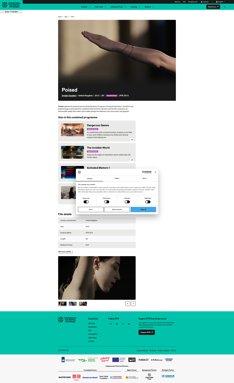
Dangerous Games (98, 125)
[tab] (62, 303)
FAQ (184, 2)
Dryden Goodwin (69, 95)
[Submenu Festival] (89, 6)
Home (60, 16)
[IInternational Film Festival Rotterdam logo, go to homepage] (11, 4)
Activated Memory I (98, 167)
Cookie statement (142, 350)
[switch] (106, 201)
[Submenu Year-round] (105, 6)
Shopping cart (192, 2)
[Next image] (133, 303)
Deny (90, 209)
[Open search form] (224, 7)
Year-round (99, 7)
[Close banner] (155, 172)
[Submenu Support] (153, 6)
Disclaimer (152, 350)
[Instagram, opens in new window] (110, 324)
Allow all (143, 209)
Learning (134, 7)
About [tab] (144, 178)
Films (65, 16)
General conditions (164, 350)
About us (177, 2)
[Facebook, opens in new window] (122, 324)
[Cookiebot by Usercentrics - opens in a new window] (143, 172)
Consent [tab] (89, 178)
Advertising (92, 337)
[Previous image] (127, 303)
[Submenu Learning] (139, 6)
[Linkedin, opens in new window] (129, 324)
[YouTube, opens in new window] (116, 324)
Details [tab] (117, 178)
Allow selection (117, 209)
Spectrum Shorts (112, 95)
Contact (91, 341)
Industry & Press (117, 7)
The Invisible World (98, 147)
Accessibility (92, 334)
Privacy (173, 350)
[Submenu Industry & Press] (125, 6)
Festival (84, 7)
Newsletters (92, 327)
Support (148, 7)
